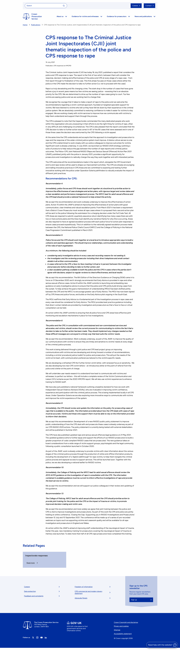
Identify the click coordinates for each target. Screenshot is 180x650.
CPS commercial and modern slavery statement (88, 592)
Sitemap (117, 630)
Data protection (30, 591)
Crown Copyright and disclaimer (126, 622)
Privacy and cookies (121, 626)
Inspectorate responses (36, 555)
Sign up (134, 600)
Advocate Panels (81, 598)
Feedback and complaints (33, 596)
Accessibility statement (123, 634)
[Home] (32, 16)
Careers (27, 587)
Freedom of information (84, 587)
